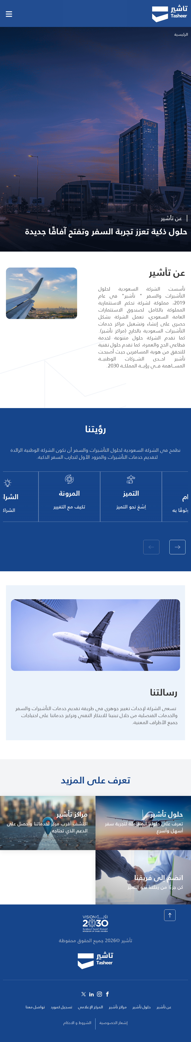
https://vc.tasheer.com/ (48, 823)
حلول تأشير (142, 1007)
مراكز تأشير (118, 1007)
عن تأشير (164, 1007)
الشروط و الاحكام (77, 1023)
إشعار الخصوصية (113, 1023)
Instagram (99, 994)
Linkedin (92, 994)
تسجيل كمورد (61, 1007)
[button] (177, 547)
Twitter (84, 994)
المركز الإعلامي (90, 1007)
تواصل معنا (35, 1007)
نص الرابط (143, 823)
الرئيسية (181, 34)
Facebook (107, 994)
